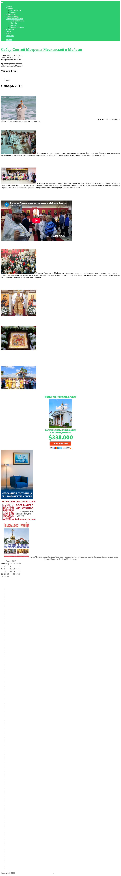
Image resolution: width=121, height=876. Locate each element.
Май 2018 (9, 782)
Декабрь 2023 (11, 655)
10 (8, 569)
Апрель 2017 (11, 803)
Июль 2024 (10, 640)
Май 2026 (9, 595)
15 (2, 571)
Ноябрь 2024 (11, 633)
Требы (8, 31)
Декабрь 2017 (11, 790)
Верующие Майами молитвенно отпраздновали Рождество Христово (45, 245)
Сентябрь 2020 (11, 735)
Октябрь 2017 (11, 795)
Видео (12, 12)
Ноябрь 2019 (11, 754)
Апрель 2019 (11, 765)
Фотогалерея (15, 10)
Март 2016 (10, 824)
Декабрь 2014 (11, 848)
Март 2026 (10, 599)
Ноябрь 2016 (11, 814)
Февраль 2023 (11, 676)
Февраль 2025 (11, 627)
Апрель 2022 (11, 697)
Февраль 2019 (11, 769)
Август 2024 (11, 638)
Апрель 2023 (11, 672)
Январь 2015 (11, 846)
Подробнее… (45, 121)
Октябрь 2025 (11, 610)
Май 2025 (9, 621)
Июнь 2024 (10, 642)
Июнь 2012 (10, 858)
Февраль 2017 (11, 807)
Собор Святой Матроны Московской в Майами (41, 49)
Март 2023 (10, 674)
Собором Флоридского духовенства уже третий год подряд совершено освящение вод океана (60, 92)
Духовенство (11, 14)
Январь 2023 (11, 678)
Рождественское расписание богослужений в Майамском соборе (42, 322)
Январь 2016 (11, 827)
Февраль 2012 (11, 865)
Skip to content (6, 44)
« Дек (3, 579)
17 (8, 571)
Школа (8, 34)
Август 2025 (11, 614)
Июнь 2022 (10, 693)
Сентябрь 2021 (11, 712)
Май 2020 (9, 744)
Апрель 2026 (11, 597)
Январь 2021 (11, 729)
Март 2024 (10, 648)
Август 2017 (11, 797)
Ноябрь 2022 (11, 682)
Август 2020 (11, 737)
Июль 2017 (10, 799)
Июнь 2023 (10, 667)
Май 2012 (9, 860)
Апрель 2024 (11, 646)
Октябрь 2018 (11, 778)
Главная (9, 6)
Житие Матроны (17, 21)
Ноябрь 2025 (11, 608)
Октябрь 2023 (11, 659)
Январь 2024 (11, 652)
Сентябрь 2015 (11, 833)
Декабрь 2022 (11, 680)
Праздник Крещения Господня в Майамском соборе (34, 126)
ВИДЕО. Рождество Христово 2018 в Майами (30, 192)
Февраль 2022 (11, 701)
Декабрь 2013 (11, 852)
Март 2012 (10, 863)
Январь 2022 (11, 703)
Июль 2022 (10, 691)
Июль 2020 (10, 739)
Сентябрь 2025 (11, 612)
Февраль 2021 (11, 727)
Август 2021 (11, 714)
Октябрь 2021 (11, 710)
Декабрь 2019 (11, 752)
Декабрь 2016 (11, 812)
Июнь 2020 (10, 742)
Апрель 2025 (11, 623)
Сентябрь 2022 (11, 686)
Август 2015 (11, 835)
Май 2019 (9, 763)
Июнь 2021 (10, 718)
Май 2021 (9, 720)
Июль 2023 (10, 665)
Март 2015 (10, 844)
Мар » (15, 579)
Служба (13, 23)
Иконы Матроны (17, 27)
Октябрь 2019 (11, 756)
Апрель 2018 (11, 784)
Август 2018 (11, 780)
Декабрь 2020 (11, 731)
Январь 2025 (11, 629)
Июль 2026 (10, 591)
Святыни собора (12, 17)
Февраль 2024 (11, 650)
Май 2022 (9, 695)
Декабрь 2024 (11, 631)
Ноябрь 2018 (11, 776)
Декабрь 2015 (11, 829)
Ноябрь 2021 (11, 708)
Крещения (10, 29)
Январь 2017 (11, 810)
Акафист (13, 25)
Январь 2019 (11, 771)
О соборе (9, 8)
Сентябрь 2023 (11, 661)
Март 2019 (10, 767)
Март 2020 (10, 746)
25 (11, 574)
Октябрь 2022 (11, 684)
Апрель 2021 (11, 722)
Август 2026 (11, 589)
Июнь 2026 (10, 593)
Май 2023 (9, 669)
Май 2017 (9, 801)
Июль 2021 (10, 716)
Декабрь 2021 (11, 706)
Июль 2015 (10, 837)
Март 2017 (10, 805)
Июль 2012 (10, 856)
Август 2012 (11, 854)
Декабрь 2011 (11, 869)
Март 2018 (10, 786)
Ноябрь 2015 (11, 831)
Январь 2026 (11, 604)
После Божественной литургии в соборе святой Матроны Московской (66, 119)
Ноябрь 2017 (11, 793)
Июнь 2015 (10, 839)
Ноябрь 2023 (11, 657)
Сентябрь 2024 (11, 635)
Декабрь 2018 (11, 773)
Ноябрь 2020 (11, 733)
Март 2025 (10, 625)
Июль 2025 (10, 616)
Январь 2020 (11, 750)
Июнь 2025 (10, 618)
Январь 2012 (11, 867)
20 (16, 571)
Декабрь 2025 (11, 606)
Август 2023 (11, 663)
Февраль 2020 (11, 748)
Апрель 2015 (11, 841)
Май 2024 (9, 644)
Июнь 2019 (10, 761)
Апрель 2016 (11, 822)
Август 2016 (11, 816)
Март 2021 (10, 725)
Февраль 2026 (11, 601)
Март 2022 (10, 699)
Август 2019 (11, 759)
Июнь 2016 (10, 818)
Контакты (10, 36)
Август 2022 (11, 689)
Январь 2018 (11, 788)
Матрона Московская (14, 19)
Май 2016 (9, 820)
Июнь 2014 (10, 850)
